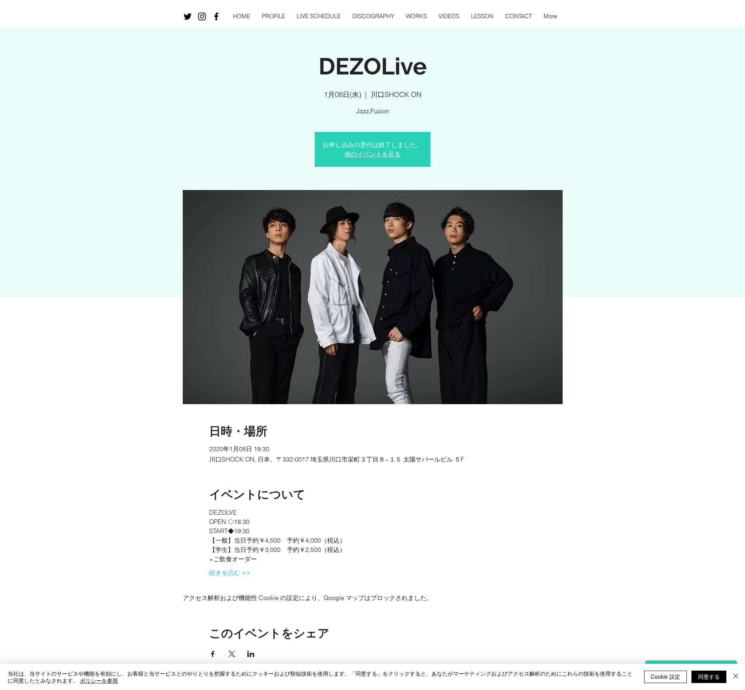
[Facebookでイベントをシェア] (213, 654)
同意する (709, 676)
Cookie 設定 (665, 676)
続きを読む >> (229, 572)
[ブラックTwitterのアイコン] (187, 16)
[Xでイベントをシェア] (232, 654)
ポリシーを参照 (99, 680)
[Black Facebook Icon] (216, 16)
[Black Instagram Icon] (202, 16)
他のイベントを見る (372, 154)
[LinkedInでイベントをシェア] (251, 654)
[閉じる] (735, 677)
